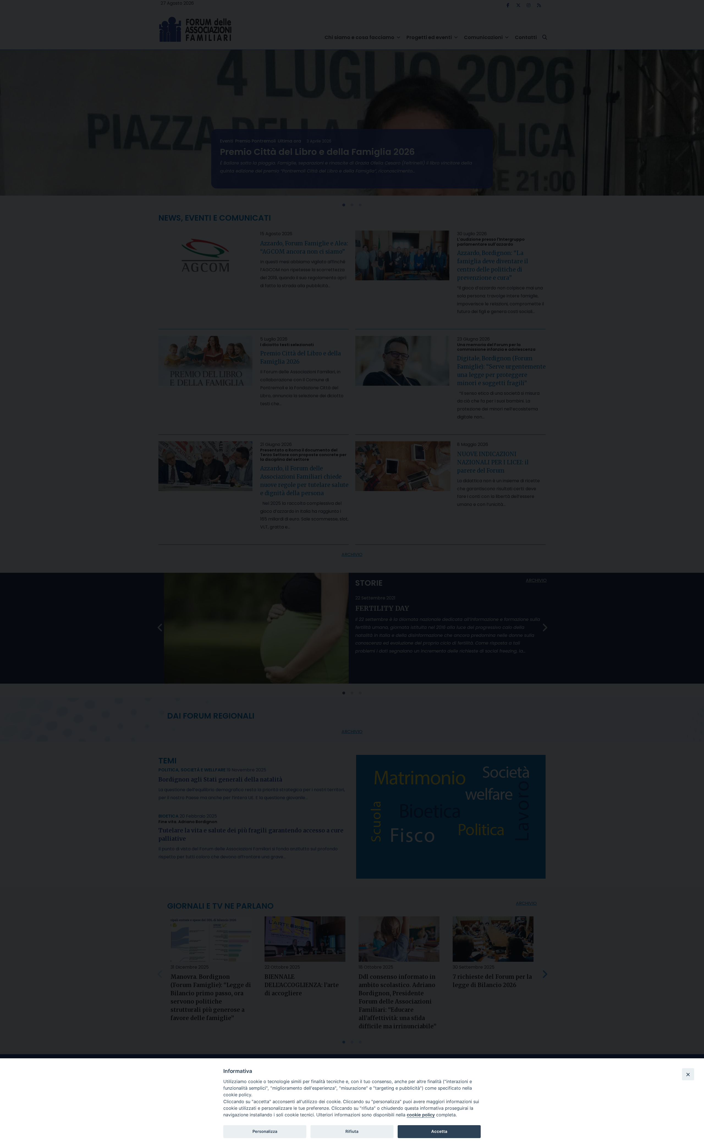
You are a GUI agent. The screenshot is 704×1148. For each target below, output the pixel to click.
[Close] (688, 1074)
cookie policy (421, 1114)
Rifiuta (351, 1131)
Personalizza (264, 1131)
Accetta (439, 1131)
